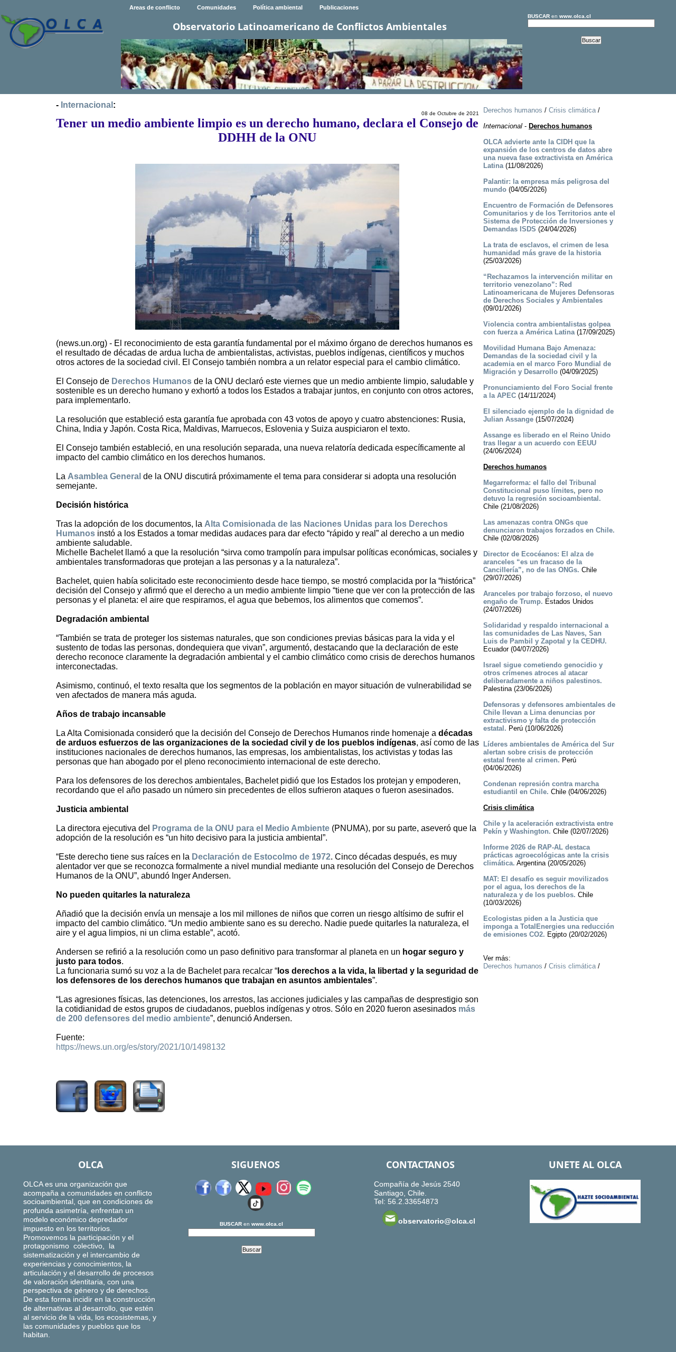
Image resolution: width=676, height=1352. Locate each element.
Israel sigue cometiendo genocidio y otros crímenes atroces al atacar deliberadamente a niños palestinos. (543, 673)
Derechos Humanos (151, 381)
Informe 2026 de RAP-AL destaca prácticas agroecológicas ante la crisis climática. (546, 855)
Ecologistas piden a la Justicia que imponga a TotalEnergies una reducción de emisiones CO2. (548, 926)
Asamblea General (104, 476)
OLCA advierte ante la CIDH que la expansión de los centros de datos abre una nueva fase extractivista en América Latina (548, 154)
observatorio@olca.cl (436, 1221)
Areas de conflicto (154, 7)
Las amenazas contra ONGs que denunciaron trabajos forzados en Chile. (549, 526)
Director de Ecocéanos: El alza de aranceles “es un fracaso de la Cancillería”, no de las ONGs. (538, 562)
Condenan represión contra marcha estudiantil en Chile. (541, 788)
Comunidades (216, 7)
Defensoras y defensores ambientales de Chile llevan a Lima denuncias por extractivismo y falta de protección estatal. (549, 716)
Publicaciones (339, 7)
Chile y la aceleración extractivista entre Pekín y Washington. (548, 827)
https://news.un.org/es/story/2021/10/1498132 (141, 1046)
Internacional (87, 104)
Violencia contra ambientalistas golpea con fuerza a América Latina (547, 328)
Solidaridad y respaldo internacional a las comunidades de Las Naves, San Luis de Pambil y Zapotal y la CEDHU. (545, 633)
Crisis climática (572, 110)
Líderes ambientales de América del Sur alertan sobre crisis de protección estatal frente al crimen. (548, 752)
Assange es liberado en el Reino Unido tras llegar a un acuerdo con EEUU (547, 439)
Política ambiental (278, 7)
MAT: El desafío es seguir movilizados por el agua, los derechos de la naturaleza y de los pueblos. (545, 887)
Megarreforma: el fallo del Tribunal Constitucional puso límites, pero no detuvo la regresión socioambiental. (543, 490)
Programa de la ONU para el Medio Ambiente (241, 828)
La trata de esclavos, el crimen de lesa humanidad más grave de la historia (545, 249)
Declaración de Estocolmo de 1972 (261, 856)
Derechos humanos (512, 110)
